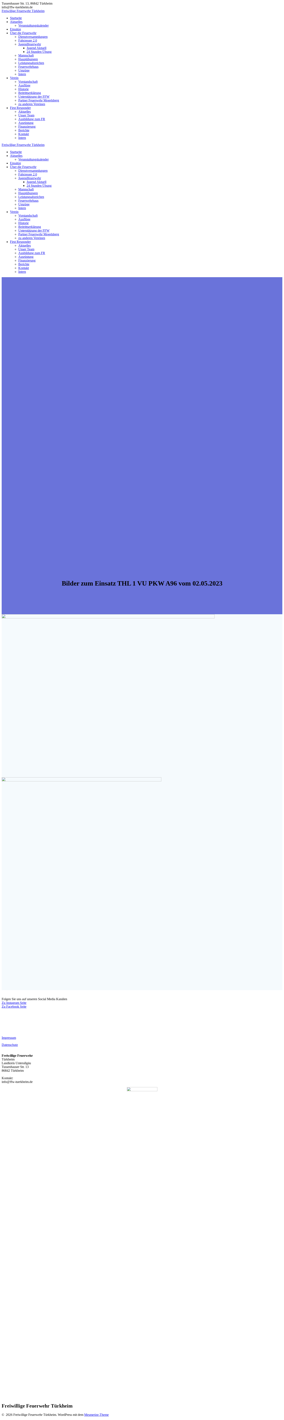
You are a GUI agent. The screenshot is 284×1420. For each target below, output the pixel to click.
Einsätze (15, 29)
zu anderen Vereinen (31, 104)
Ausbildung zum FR (31, 119)
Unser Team (26, 115)
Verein (14, 78)
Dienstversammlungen (33, 36)
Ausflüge (24, 85)
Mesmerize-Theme (96, 1414)
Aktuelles (16, 21)
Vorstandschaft (28, 81)
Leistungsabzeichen (31, 63)
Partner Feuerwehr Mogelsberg (38, 100)
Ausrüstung (25, 123)
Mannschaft (26, 55)
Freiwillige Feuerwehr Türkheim (23, 11)
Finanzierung (27, 126)
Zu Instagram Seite (14, 1003)
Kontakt (23, 134)
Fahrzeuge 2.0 (27, 40)
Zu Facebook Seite (14, 1006)
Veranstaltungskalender (33, 25)
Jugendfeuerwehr (29, 44)
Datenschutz (10, 1045)
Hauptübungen (28, 59)
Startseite (16, 18)
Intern (22, 74)
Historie (23, 89)
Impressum (9, 1037)
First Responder (20, 108)
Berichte (23, 130)
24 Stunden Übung (39, 51)
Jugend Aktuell (36, 48)
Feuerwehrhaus (28, 66)
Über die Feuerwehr (23, 33)
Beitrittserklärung (29, 93)
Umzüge (24, 70)
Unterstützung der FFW (33, 96)
